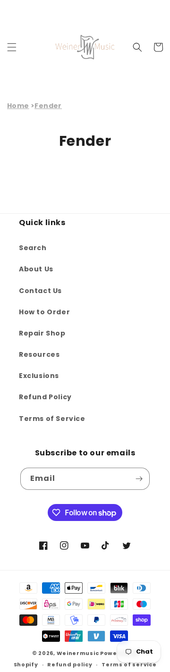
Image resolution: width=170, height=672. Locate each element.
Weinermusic (78, 653)
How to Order (44, 312)
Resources (39, 354)
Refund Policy (45, 397)
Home (18, 105)
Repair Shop (42, 333)
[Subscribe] (138, 479)
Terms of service (129, 664)
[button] (11, 47)
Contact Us (40, 290)
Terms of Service (52, 418)
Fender (47, 105)
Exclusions (39, 375)
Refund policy (69, 664)
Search (33, 247)
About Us (36, 269)
